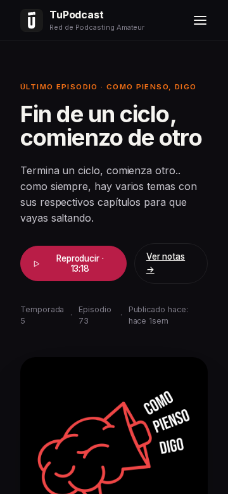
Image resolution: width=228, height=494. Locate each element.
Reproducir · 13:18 (80, 263)
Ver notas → (165, 262)
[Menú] (200, 20)
